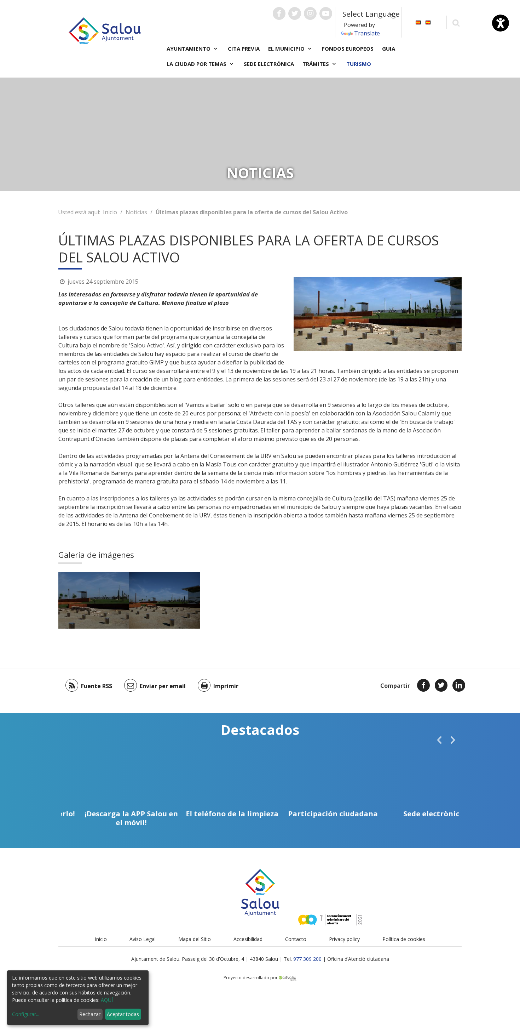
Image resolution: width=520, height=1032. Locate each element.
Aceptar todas (123, 1014)
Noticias (136, 212)
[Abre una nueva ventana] (279, 13)
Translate (367, 33)
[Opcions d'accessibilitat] (500, 23)
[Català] (418, 21)
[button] (439, 739)
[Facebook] (423, 685)
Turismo (358, 63)
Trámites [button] (316, 63)
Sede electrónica (269, 63)
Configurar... (25, 1014)
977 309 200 (307, 959)
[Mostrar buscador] (455, 22)
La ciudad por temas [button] (197, 63)
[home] (104, 30)
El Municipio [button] (287, 48)
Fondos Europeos (348, 48)
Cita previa (244, 48)
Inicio (110, 212)
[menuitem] (418, 21)
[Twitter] (441, 685)
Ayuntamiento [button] (189, 48)
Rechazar (89, 1014)
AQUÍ (107, 1000)
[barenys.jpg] (93, 600)
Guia (388, 48)
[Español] (428, 21)
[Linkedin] (458, 685)
